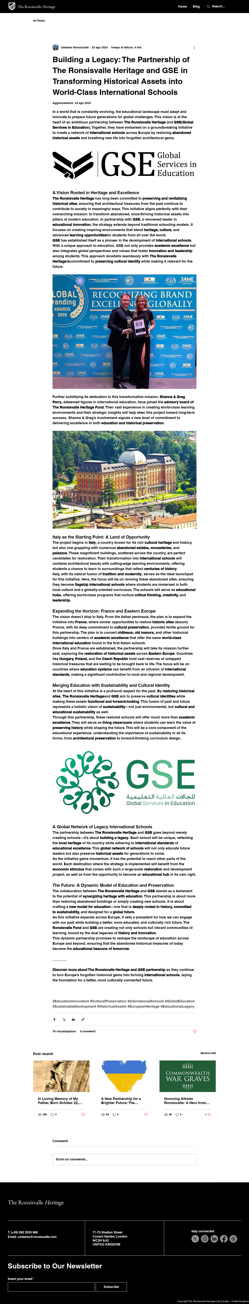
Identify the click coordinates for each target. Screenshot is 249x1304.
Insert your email (20, 1278)
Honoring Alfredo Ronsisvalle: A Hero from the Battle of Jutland (185, 1101)
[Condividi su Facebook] (54, 1019)
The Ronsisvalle (36, 6)
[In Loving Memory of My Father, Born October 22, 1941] (61, 1076)
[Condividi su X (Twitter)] (64, 1019)
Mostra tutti (208, 1053)
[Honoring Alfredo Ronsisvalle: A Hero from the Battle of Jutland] (188, 1076)
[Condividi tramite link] (83, 1019)
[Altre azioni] (194, 47)
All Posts (39, 20)
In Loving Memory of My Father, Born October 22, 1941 (58, 1101)
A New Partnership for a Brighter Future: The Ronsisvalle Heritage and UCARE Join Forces (122, 1101)
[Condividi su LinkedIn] (73, 1019)
